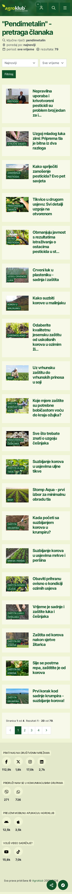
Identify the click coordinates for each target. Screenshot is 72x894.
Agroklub (37, 880)
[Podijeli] (52, 885)
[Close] (54, 8)
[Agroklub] (15, 7)
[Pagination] (46, 730)
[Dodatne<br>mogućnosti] (63, 885)
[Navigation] (65, 8)
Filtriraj (9, 74)
